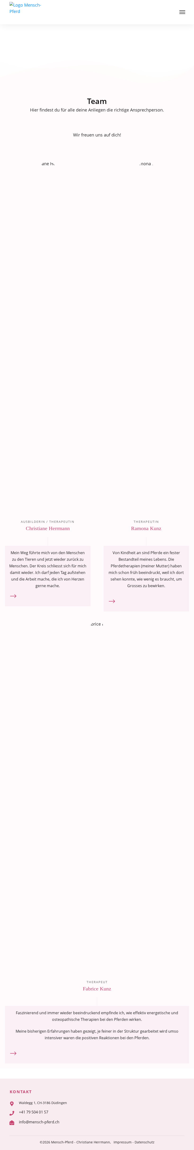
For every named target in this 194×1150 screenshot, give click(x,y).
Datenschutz (144, 1142)
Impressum (123, 1142)
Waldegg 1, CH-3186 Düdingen (43, 1103)
